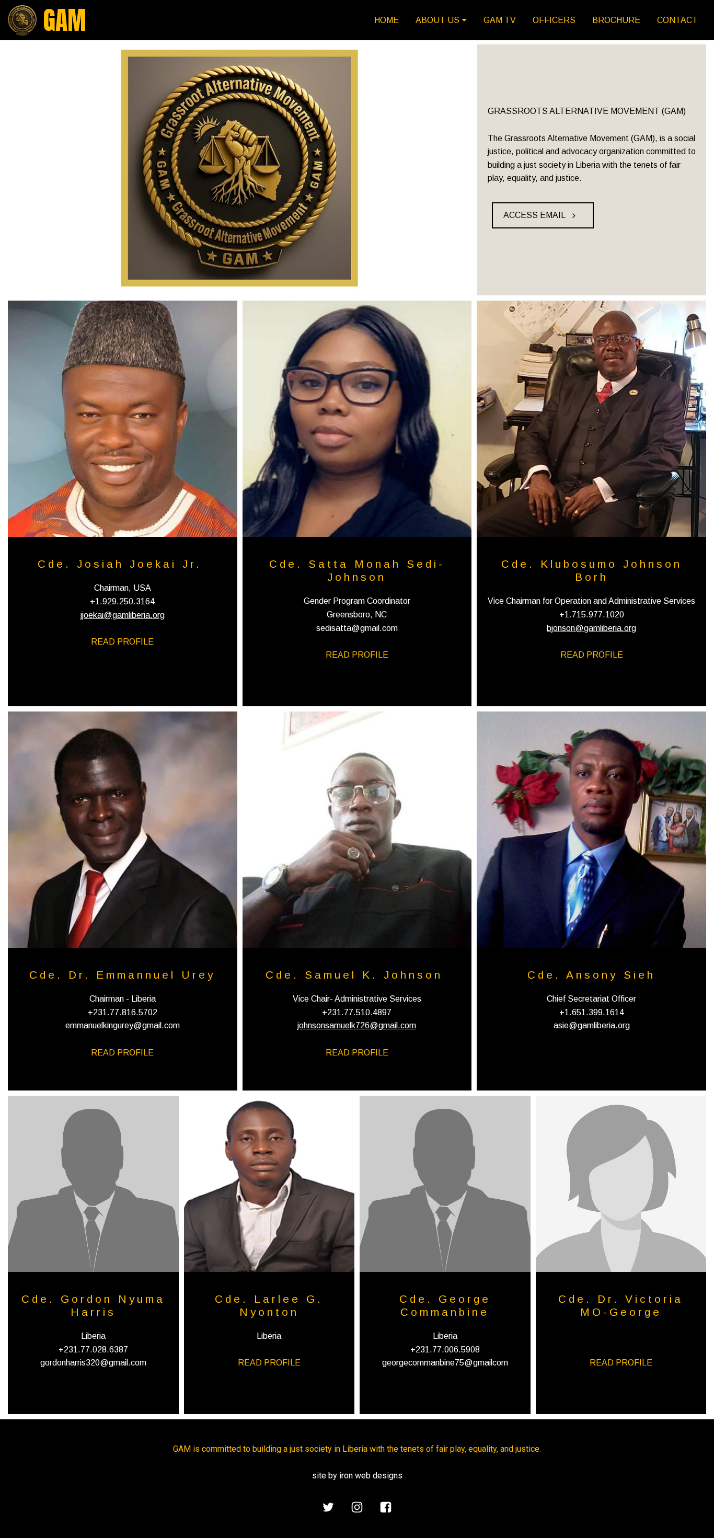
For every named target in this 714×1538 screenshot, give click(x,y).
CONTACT (677, 20)
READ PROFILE (122, 641)
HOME (386, 20)
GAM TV (499, 20)
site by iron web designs (357, 1475)
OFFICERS (554, 20)
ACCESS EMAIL (534, 215)
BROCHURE (616, 20)
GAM (64, 20)
